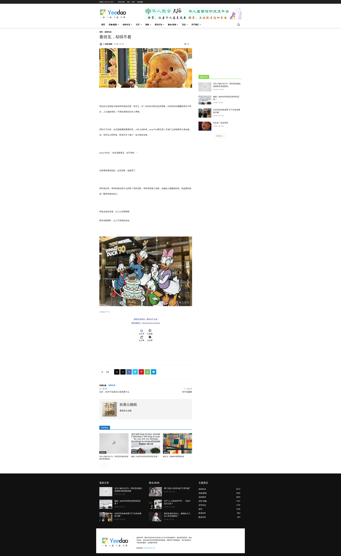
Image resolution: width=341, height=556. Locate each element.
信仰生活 (108, 32)
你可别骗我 (187, 392)
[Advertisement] (220, 51)
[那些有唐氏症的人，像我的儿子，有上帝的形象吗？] (155, 516)
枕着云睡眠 (108, 44)
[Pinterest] (141, 372)
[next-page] (105, 465)
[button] (238, 24)
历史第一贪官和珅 (220, 123)
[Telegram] (153, 372)
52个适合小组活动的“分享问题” (177, 488)
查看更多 (219, 136)
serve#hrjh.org (149, 548)
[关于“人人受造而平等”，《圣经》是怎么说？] (155, 504)
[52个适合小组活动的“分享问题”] (155, 491)
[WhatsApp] (147, 372)
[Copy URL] (123, 372)
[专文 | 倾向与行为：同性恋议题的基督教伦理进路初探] (114, 443)
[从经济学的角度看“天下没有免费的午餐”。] (204, 113)
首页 (101, 32)
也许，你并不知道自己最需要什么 (114, 392)
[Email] (116, 372)
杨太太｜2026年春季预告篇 (173, 456)
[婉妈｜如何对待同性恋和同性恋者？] (145, 443)
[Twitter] (135, 372)
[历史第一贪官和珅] (204, 126)
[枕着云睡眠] (101, 44)
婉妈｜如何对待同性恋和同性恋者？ (145, 456)
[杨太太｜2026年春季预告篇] (177, 443)
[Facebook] (129, 372)
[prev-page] (101, 465)
